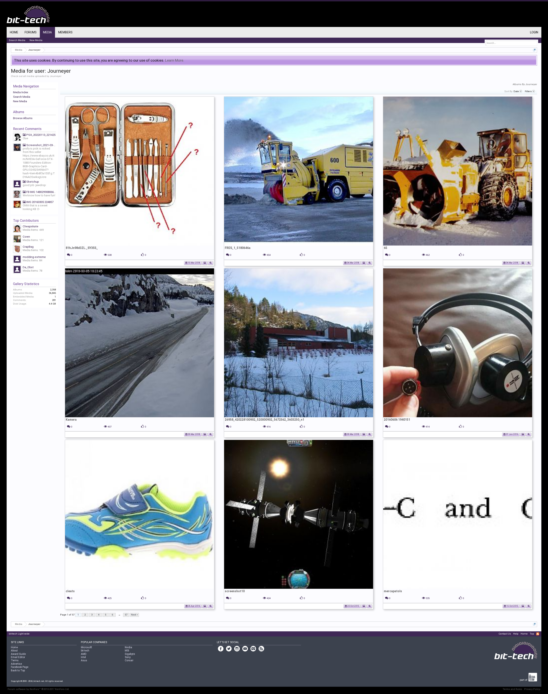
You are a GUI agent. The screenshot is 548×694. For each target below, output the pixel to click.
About (14, 650)
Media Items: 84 (32, 260)
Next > (134, 614)
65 (385, 248)
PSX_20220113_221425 (40, 134)
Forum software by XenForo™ (38, 689)
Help (515, 633)
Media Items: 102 (33, 250)
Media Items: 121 (33, 240)
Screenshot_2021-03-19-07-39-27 (41, 145)
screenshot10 (235, 591)
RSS (537, 633)
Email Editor (18, 657)
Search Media (21, 96)
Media (47, 32)
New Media (20, 101)
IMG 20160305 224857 (40, 202)
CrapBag (28, 246)
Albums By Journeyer (525, 84)
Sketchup (32, 181)
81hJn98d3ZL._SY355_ (82, 248)
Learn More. (174, 60)
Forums (31, 32)
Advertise (16, 663)
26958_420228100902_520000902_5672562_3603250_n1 (264, 419)
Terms (15, 660)
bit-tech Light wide (19, 633)
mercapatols (393, 591)
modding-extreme (34, 257)
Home (14, 32)
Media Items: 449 (33, 229)
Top (532, 633)
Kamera (71, 419)
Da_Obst (28, 267)
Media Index (20, 92)
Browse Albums (23, 118)
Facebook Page (19, 667)
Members (65, 32)
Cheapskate (30, 226)
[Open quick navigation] (534, 50)
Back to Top (18, 670)
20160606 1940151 (397, 419)
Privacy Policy (532, 689)
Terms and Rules (512, 689)
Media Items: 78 (32, 270)
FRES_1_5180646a (237, 248)
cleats (70, 591)
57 (126, 614)
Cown (26, 236)
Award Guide (18, 654)
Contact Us (505, 633)
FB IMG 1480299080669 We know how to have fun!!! (41, 192)
